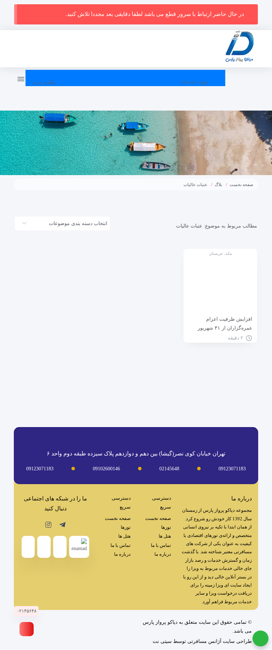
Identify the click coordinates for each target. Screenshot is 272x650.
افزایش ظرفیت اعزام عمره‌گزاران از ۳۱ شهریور (225, 323)
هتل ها (165, 536)
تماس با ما (161, 545)
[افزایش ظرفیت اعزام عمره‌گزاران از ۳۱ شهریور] (220, 284)
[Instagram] (48, 524)
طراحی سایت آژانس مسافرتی (219, 641)
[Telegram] (62, 524)
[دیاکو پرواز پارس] (239, 47)
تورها (166, 527)
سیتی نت (162, 641)
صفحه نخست (241, 184)
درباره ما (162, 554)
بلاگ (218, 184)
